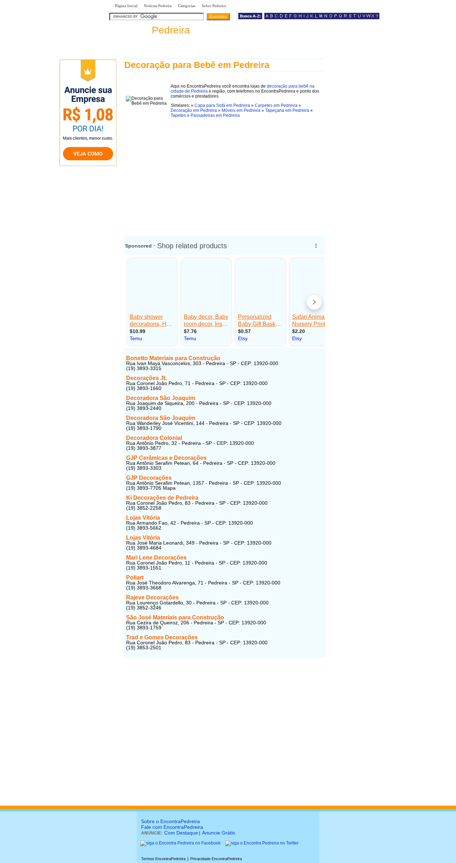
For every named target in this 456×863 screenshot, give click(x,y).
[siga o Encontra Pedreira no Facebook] (180, 843)
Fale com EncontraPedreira (172, 827)
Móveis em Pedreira (241, 110)
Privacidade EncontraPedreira (216, 859)
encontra (151, 30)
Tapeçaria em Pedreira (287, 110)
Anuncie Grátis (218, 833)
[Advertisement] (224, 174)
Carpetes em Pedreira (276, 105)
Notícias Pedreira (158, 6)
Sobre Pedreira (214, 6)
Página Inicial (126, 6)
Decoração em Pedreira (194, 110)
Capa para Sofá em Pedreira (222, 105)
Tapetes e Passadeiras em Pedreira (205, 115)
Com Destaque (181, 833)
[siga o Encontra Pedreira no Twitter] (262, 843)
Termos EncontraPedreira (163, 859)
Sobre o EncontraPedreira (170, 821)
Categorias (186, 6)
